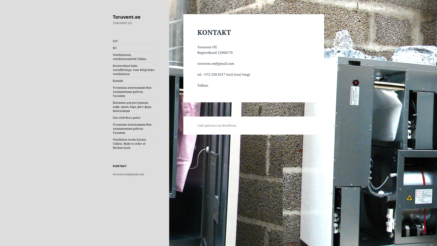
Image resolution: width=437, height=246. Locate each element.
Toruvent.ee (126, 17)
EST (115, 41)
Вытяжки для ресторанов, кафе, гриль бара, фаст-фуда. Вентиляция (132, 107)
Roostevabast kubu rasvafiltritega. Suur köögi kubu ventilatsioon (133, 70)
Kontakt (118, 81)
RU (115, 48)
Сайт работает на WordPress (216, 125)
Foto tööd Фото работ (127, 118)
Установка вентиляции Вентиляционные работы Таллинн (132, 92)
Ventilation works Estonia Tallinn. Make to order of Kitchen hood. (129, 144)
